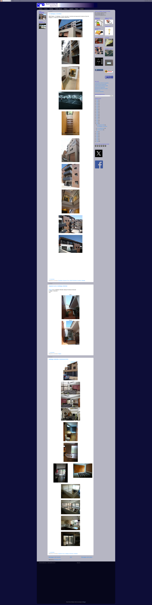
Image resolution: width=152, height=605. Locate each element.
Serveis (45, 8)
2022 (97, 106)
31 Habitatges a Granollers (55, 13)
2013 (97, 118)
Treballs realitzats (58, 8)
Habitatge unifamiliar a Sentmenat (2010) (58, 359)
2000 (97, 141)
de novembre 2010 (101, 128)
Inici (71, 557)
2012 (97, 120)
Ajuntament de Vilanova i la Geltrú (101, 88)
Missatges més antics (86, 557)
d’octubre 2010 (100, 129)
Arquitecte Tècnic (66, 280)
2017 (97, 112)
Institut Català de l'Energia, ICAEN (101, 85)
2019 (97, 109)
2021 (97, 107)
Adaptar (50, 289)
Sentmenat (71, 553)
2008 (97, 131)
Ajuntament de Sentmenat (100, 87)
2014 (97, 117)
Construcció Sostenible (99, 91)
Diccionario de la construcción (100, 84)
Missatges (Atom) (58, 559)
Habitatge (51, 8)
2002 (97, 138)
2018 (97, 111)
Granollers (79, 280)
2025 (97, 101)
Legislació (71, 8)
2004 (97, 136)
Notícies (40, 8)
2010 (97, 123)
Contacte (82, 8)
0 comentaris (52, 279)
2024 (97, 103)
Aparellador (60, 280)
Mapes (76, 8)
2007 (97, 133)
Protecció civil (97, 90)
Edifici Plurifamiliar (73, 280)
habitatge (83, 280)
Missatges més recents (55, 557)
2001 (97, 139)
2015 (97, 115)
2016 (97, 114)
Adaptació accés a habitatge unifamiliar (58, 286)
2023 (97, 104)
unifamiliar (76, 553)
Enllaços (65, 8)
